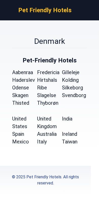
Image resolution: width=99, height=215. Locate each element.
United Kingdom (47, 122)
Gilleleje (70, 72)
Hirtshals (47, 80)
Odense (20, 88)
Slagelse (46, 95)
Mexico (20, 142)
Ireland (69, 134)
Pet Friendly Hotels (45, 10)
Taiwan (69, 142)
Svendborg (74, 95)
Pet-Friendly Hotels (50, 60)
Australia (47, 134)
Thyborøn (47, 103)
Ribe (42, 88)
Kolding (70, 80)
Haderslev (23, 80)
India (67, 119)
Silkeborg (72, 88)
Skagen (20, 95)
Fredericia (48, 72)
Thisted (20, 103)
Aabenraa (22, 72)
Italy (42, 142)
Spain (18, 134)
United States (19, 122)
